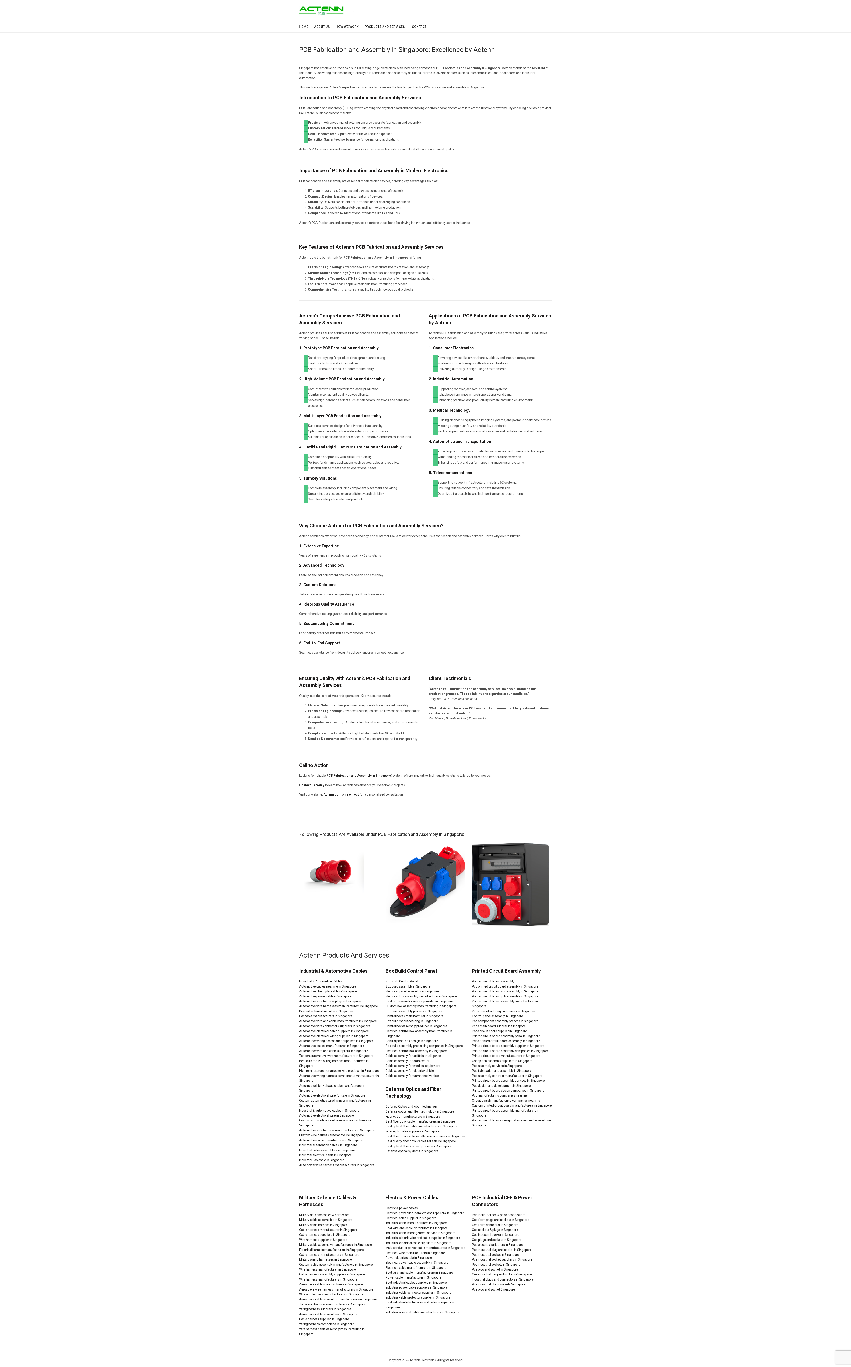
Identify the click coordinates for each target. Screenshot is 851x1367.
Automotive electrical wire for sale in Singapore (332, 1095)
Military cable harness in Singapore (323, 1225)
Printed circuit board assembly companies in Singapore (510, 1051)
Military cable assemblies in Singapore (325, 1220)
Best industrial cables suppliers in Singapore (416, 1282)
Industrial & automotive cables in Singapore (329, 1110)
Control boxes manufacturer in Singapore (414, 1016)
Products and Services (385, 27)
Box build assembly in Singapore (408, 986)
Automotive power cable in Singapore (325, 996)
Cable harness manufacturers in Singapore (329, 1254)
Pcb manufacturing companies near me (500, 1095)
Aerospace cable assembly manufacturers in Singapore (338, 1299)
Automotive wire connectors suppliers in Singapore (334, 1026)
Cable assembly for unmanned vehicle (412, 1076)
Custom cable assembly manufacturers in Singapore (336, 1264)
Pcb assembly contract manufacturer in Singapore (507, 1076)
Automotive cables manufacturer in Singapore (331, 1046)
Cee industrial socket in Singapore (495, 1234)
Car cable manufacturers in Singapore (325, 1016)
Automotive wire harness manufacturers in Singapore (337, 1130)
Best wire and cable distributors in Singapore (417, 1228)
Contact (419, 27)
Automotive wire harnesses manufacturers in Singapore (338, 1006)
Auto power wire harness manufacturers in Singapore (336, 1165)
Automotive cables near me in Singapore (327, 986)
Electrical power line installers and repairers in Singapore (425, 1213)
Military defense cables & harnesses (324, 1215)
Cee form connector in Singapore (495, 1225)
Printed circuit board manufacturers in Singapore (506, 1056)
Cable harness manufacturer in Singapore (328, 1230)
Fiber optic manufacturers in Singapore (413, 1116)
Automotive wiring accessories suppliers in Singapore (336, 1041)
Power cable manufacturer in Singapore (413, 1277)
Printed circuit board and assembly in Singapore (505, 991)
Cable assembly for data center (407, 1061)
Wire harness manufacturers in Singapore (328, 1279)
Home (303, 27)
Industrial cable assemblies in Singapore (327, 1150)
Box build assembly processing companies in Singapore (424, 1046)
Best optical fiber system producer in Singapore (419, 1146)
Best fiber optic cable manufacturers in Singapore (420, 1121)
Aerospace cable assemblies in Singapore (328, 1314)
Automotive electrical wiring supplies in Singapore (334, 1036)
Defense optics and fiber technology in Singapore (420, 1111)
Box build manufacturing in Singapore (412, 1021)
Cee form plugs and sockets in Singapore (500, 1220)
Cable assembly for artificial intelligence (413, 1056)
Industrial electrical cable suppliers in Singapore (418, 1243)
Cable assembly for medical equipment (413, 1066)
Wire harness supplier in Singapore (323, 1240)
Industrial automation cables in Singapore (328, 1145)
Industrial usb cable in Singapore (321, 1160)
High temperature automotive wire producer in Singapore (339, 1070)
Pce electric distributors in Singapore (497, 1244)
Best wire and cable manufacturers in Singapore (419, 1272)
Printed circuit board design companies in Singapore (508, 1090)
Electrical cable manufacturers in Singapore (416, 1267)
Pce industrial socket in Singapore (495, 1254)
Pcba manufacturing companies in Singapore (503, 1011)
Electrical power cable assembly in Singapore (417, 1262)
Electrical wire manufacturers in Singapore (415, 1253)
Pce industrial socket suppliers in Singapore (502, 1259)
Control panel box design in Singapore (412, 1041)
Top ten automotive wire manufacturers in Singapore (336, 1056)
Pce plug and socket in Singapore (495, 1269)
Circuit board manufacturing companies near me (506, 1100)
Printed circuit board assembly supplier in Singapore (508, 1046)
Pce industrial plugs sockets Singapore (499, 1284)
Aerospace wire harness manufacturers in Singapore (336, 1289)
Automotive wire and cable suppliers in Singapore (333, 1051)
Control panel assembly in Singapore (497, 1016)
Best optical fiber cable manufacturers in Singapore (421, 1126)
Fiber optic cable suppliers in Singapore (413, 1131)
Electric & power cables (402, 1208)
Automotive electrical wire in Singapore (326, 1115)
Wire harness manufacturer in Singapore (327, 1269)
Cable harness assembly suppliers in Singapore (332, 1274)
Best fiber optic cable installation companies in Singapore (425, 1136)
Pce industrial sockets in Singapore (496, 1264)
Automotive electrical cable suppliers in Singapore (334, 1031)
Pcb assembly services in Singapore (497, 1066)
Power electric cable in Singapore (409, 1257)
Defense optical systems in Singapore (412, 1151)
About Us (322, 27)
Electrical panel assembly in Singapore (412, 991)
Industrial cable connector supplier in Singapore (418, 1292)
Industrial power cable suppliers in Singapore (417, 1287)
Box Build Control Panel (402, 981)
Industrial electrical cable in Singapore (325, 1155)
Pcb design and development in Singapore (501, 1085)
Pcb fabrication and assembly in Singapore (502, 1070)
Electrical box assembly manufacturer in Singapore (421, 996)
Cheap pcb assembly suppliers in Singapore (502, 1061)
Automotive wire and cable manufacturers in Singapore (338, 1021)
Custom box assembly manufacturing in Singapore (421, 1006)
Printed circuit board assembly (493, 981)
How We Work (347, 27)
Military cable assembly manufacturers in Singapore (335, 1244)
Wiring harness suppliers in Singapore (325, 1309)
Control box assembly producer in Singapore (416, 1026)
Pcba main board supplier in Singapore (499, 1026)
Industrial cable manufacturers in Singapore (416, 1223)
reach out (352, 794)
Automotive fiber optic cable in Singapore (328, 991)
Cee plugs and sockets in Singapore (496, 1240)
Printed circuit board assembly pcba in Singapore (506, 1036)
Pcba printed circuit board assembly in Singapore (506, 1041)
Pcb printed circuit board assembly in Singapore (505, 986)
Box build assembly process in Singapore (414, 1011)
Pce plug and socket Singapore (493, 1289)
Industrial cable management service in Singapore (420, 1233)
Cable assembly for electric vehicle (410, 1070)
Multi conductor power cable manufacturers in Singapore (425, 1248)
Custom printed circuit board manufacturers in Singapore (512, 1105)
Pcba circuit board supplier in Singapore (499, 1031)
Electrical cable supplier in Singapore (411, 1218)
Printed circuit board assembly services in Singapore (508, 1080)
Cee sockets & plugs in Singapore (495, 1230)
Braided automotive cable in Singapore (326, 1011)
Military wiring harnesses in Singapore (325, 1259)
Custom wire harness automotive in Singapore (331, 1135)
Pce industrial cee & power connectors (498, 1215)
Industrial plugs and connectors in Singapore (503, 1279)
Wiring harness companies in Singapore (326, 1324)
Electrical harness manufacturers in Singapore (331, 1250)
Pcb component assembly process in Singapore (505, 1021)
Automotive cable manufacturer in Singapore (331, 1140)
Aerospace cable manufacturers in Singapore (331, 1284)
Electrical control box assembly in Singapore (416, 1051)
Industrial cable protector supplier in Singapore (418, 1297)
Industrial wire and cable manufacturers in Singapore (422, 1312)
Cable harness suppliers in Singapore (325, 1234)
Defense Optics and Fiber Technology (411, 1106)
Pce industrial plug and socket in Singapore (502, 1250)
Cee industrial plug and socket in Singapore (502, 1274)
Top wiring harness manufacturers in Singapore (332, 1304)
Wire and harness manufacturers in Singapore (331, 1294)
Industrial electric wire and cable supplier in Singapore (423, 1238)
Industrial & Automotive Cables (320, 981)
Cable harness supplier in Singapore (324, 1319)
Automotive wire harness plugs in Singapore (330, 1001)
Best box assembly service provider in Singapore (419, 1001)
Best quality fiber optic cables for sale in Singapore (421, 1141)
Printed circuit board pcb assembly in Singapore (505, 996)
